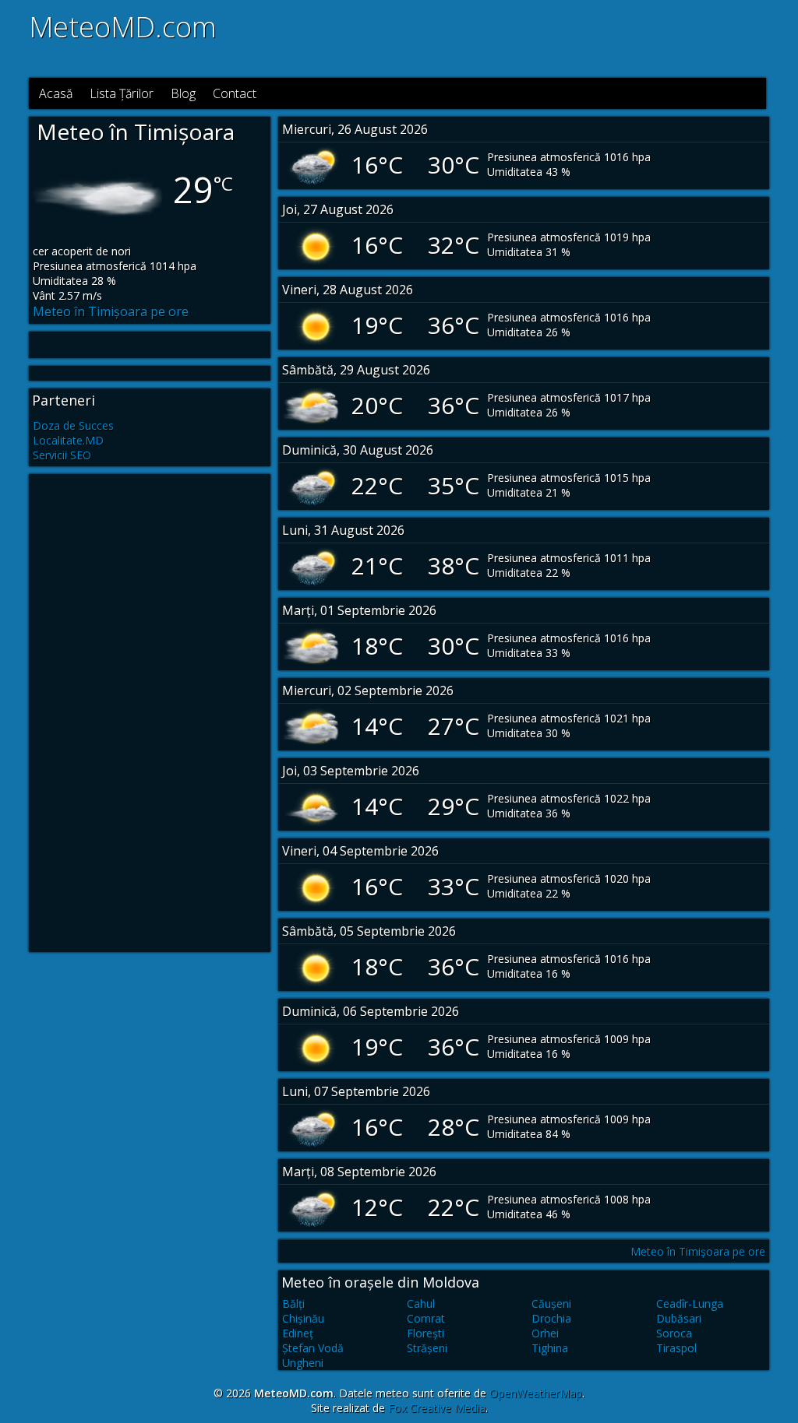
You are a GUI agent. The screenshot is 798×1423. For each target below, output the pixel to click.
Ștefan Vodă (313, 1347)
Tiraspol (676, 1347)
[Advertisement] (560, 37)
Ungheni (302, 1362)
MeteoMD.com (123, 27)
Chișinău (303, 1318)
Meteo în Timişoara (136, 131)
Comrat (426, 1318)
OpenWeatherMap (535, 1393)
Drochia (551, 1318)
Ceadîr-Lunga (689, 1303)
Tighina (549, 1347)
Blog (183, 93)
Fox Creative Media (437, 1407)
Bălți (293, 1303)
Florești (425, 1333)
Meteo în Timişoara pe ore (111, 311)
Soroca (674, 1333)
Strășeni (427, 1347)
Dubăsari (678, 1318)
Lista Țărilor (122, 93)
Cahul (421, 1303)
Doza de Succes (73, 425)
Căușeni (551, 1303)
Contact (234, 93)
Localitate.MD (68, 440)
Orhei (545, 1333)
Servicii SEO (62, 455)
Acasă (55, 93)
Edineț (297, 1333)
